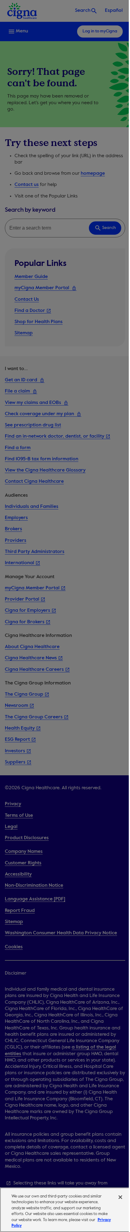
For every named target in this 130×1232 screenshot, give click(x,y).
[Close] (120, 1197)
